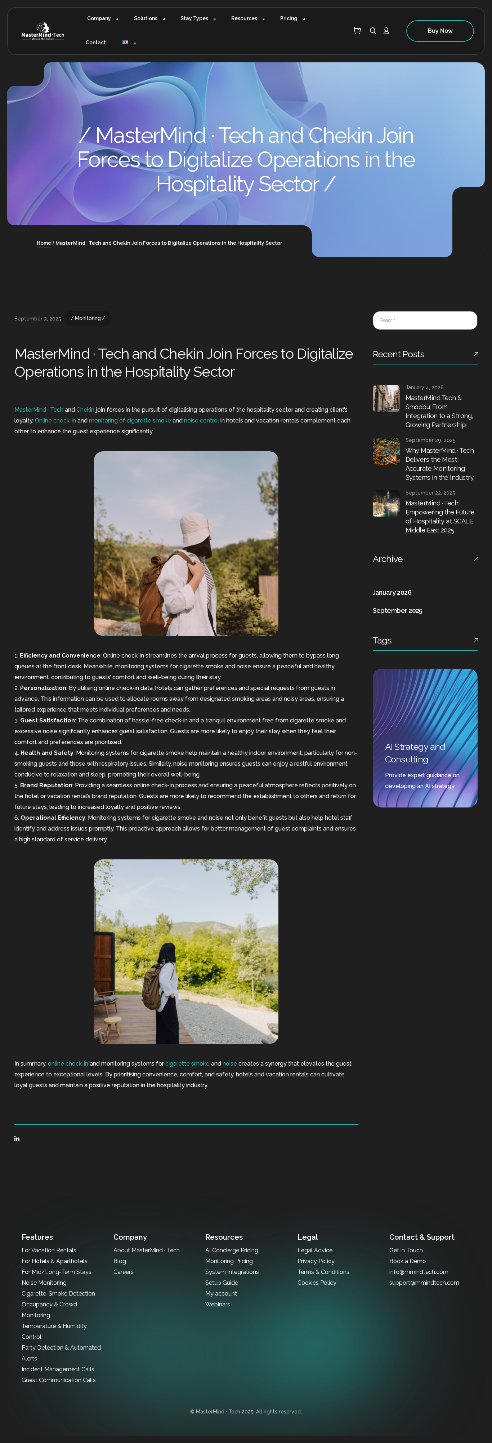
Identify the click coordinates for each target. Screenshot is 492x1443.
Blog (119, 1261)
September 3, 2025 (37, 319)
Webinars (217, 1304)
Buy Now (440, 30)
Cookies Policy (317, 1282)
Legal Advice (315, 1250)
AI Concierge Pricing (231, 1250)
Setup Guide (221, 1282)
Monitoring (88, 318)
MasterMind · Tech (38, 409)
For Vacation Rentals (49, 1250)
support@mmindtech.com (424, 1282)
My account (221, 1293)
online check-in (68, 1063)
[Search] (466, 320)
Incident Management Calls (58, 1369)
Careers (123, 1272)
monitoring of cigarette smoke (130, 420)
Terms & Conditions (323, 1272)
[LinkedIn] (16, 1139)
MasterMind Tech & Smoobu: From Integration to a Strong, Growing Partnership (439, 411)
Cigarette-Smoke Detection (58, 1293)
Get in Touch (406, 1250)
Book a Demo (407, 1261)
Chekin (85, 409)
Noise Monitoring (44, 1282)
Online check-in (55, 420)
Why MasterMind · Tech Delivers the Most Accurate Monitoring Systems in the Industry (440, 464)
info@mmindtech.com (418, 1272)
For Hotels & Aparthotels (55, 1261)
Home (44, 242)
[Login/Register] (389, 31)
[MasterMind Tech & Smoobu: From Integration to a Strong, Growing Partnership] (386, 398)
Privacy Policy (316, 1261)
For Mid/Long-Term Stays (56, 1272)
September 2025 (397, 610)
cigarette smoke (187, 1063)
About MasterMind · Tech (146, 1250)
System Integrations (232, 1272)
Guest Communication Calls (59, 1380)
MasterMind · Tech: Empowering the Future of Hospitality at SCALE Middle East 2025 (440, 516)
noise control (201, 420)
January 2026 (392, 592)
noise (230, 1063)
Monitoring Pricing (229, 1261)
